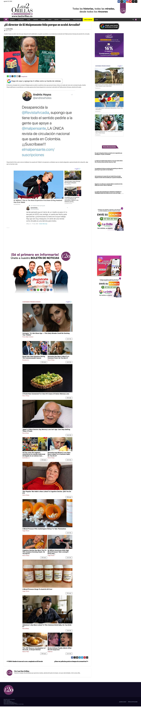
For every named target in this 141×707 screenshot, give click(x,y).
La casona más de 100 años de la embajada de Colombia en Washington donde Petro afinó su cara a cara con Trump (108, 192)
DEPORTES (35, 19)
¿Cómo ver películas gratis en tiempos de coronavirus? (70, 661)
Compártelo (24, 76)
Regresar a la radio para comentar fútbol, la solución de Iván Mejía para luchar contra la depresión (108, 184)
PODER (28, 19)
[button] (133, 19)
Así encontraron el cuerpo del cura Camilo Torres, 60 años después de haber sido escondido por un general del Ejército (108, 176)
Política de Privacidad (132, 701)
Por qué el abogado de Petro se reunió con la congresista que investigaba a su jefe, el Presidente (108, 153)
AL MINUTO (12, 19)
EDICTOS (56, 19)
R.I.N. (96, 19)
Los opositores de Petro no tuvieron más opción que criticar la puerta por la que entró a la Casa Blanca (109, 169)
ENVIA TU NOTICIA (88, 19)
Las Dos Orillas (9, 28)
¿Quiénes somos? (122, 701)
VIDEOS (49, 19)
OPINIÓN (43, 19)
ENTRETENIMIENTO (65, 19)
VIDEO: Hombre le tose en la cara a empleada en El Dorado (25, 661)
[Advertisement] (47, 239)
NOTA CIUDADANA (77, 19)
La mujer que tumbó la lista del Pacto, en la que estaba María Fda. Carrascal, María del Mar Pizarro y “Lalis (109, 161)
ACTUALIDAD (21, 19)
